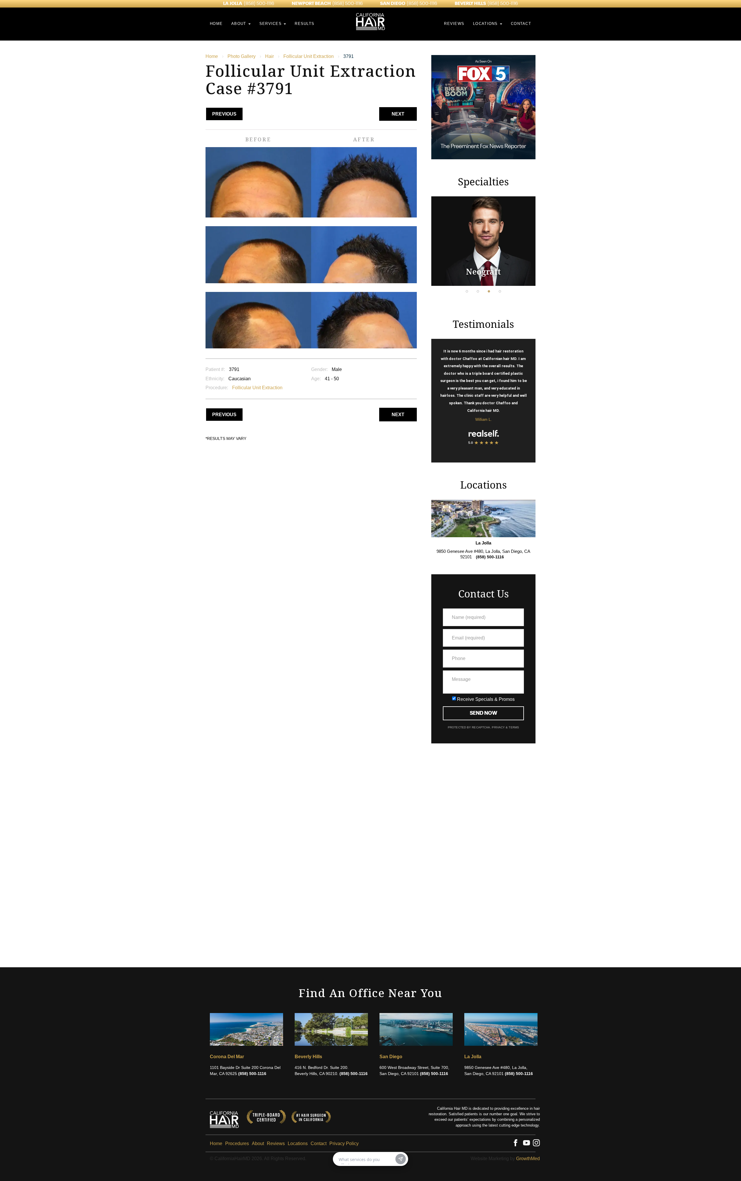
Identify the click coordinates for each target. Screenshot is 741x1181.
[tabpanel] (483, 241)
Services (271, 23)
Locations (486, 23)
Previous (224, 113)
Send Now (483, 713)
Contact (521, 23)
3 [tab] (489, 291)
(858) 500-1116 (259, 3)
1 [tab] (467, 291)
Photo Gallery (242, 56)
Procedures (237, 1143)
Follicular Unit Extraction (308, 56)
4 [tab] (500, 291)
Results (304, 23)
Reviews (454, 23)
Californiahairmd (224, 1117)
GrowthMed (528, 1158)
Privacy (499, 727)
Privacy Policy (344, 1143)
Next (398, 113)
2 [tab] (478, 291)
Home (216, 23)
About (239, 23)
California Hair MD (370, 10)
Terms (513, 727)
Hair (269, 56)
